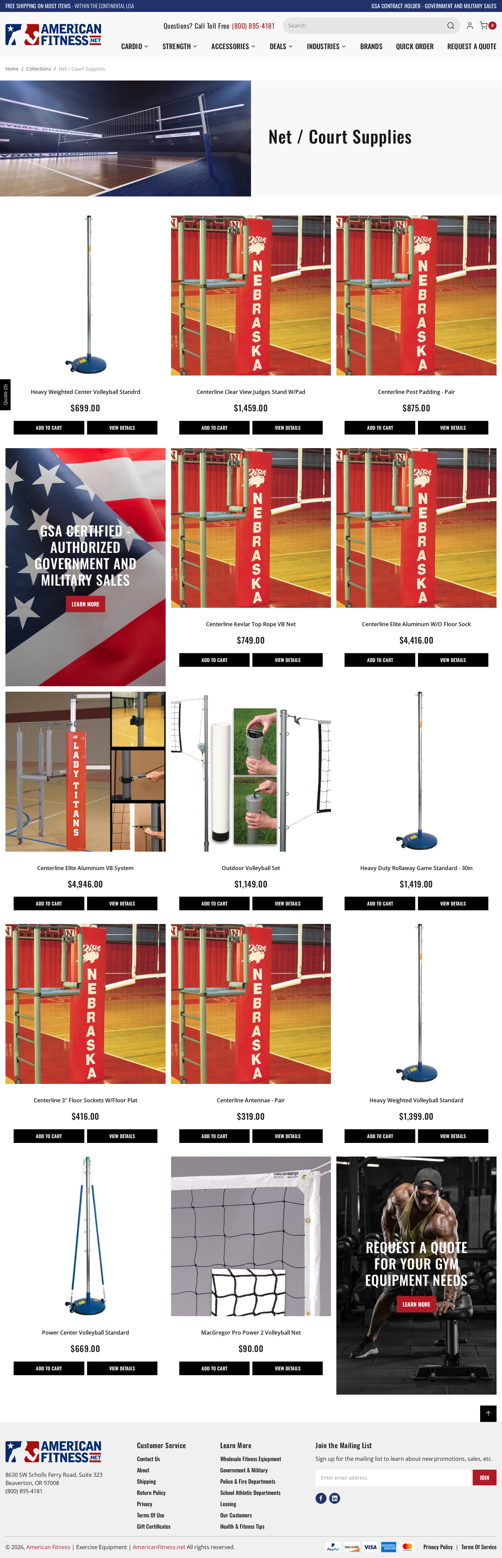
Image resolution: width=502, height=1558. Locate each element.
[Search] (451, 25)
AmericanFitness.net (159, 1547)
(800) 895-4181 (253, 25)
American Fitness (48, 1547)
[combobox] (371, 25)
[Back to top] (488, 1414)
